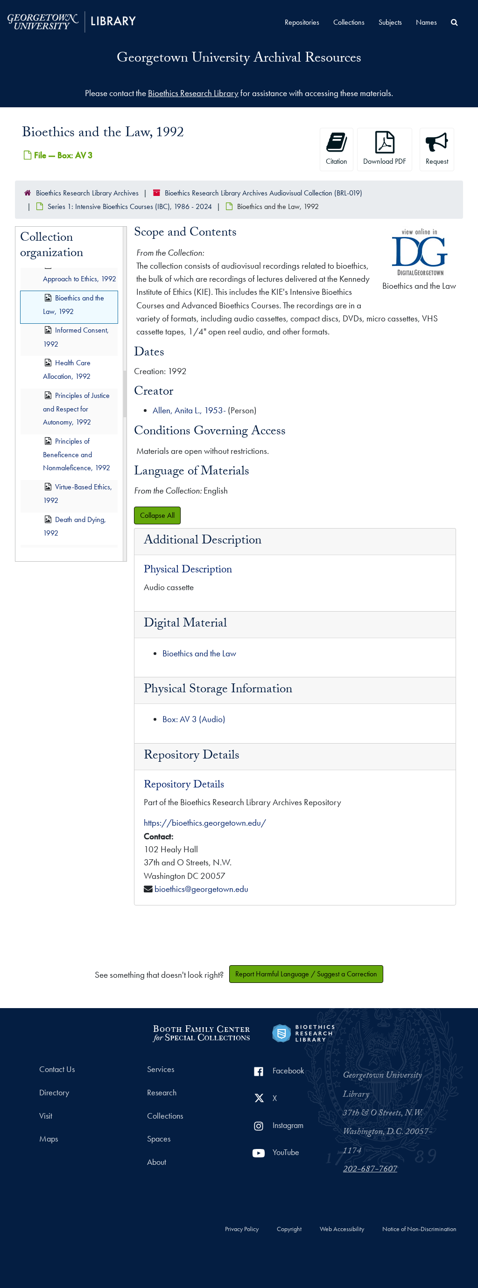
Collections (349, 22)
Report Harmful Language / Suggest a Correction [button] (306, 974)
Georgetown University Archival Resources (239, 59)
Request (437, 161)
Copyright (289, 1229)
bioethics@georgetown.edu (201, 889)
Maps (48, 1139)
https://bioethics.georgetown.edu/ (205, 822)
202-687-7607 (370, 1170)
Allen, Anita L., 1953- (189, 410)
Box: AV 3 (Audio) (193, 719)
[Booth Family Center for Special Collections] (201, 1032)
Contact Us (57, 1069)
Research (161, 1092)
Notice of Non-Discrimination (419, 1229)
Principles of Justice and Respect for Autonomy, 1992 (76, 408)
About (156, 1162)
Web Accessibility (342, 1229)
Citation (336, 161)
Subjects (390, 22)
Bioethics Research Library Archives (87, 193)
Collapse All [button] (157, 515)
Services (160, 1069)
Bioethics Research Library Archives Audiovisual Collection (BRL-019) (263, 193)
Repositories (302, 22)
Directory (54, 1092)
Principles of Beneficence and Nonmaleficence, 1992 (76, 454)
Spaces (158, 1139)
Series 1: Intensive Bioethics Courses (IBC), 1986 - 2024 (130, 206)
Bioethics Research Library (193, 93)
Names (426, 22)
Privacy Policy (242, 1229)
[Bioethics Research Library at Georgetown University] (303, 1032)
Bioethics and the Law (199, 653)
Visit (45, 1116)
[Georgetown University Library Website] (71, 21)
